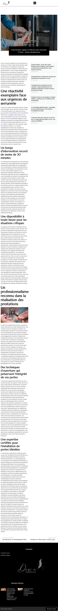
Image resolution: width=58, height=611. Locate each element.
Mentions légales (5, 555)
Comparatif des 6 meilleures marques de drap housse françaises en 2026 (28, 592)
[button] (35, 3)
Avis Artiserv (4, 124)
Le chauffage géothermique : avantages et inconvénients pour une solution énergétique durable (43, 109)
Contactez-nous (5, 553)
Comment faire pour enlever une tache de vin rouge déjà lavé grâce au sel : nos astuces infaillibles (43, 119)
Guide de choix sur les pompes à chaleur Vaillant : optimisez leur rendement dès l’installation (43, 98)
